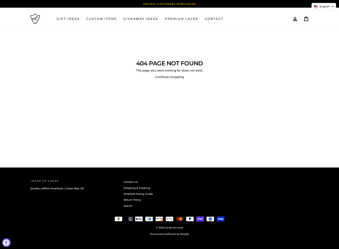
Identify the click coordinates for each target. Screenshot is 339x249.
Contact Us (131, 181)
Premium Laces (181, 19)
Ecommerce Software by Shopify (169, 234)
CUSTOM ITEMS (101, 19)
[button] (324, 6)
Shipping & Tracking (137, 188)
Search (128, 205)
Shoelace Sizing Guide (138, 193)
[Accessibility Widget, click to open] (6, 242)
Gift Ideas (68, 19)
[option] (169, 4)
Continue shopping (169, 77)
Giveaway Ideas (140, 19)
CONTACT (214, 19)
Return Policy (132, 199)
